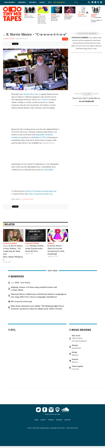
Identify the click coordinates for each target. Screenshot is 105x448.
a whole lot (44, 99)
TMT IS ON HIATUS (59, 2)
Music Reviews (9, 2)
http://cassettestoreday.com (40, 194)
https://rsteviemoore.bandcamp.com (41, 191)
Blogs (42, 2)
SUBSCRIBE (59, 420)
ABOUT (37, 420)
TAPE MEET (48, 170)
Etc (49, 2)
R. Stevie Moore (27, 199)
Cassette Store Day (30, 94)
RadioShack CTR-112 (40, 137)
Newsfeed (21, 2)
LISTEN (65, 39)
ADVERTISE (67, 420)
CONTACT (43, 420)
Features (32, 2)
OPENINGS (51, 420)
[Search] (89, 2)
